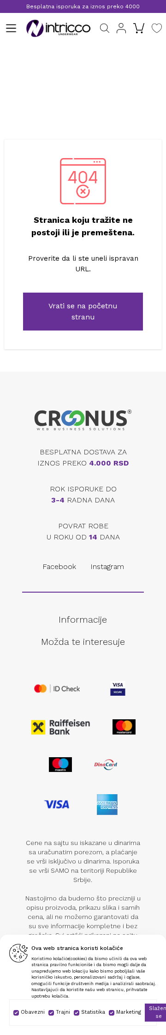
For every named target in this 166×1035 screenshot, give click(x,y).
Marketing (128, 1012)
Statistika (93, 1012)
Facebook (59, 566)
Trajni (63, 1012)
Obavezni (33, 1012)
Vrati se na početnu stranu (83, 311)
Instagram (107, 566)
